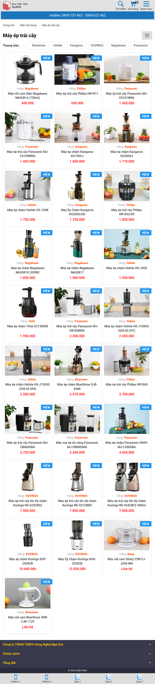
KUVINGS (97, 45)
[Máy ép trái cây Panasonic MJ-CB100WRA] (77, 302)
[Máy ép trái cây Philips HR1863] (127, 360)
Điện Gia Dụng (28, 25)
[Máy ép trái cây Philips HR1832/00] (127, 186)
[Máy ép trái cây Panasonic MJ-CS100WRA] (27, 127)
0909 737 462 (72, 15)
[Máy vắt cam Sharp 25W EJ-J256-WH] (127, 535)
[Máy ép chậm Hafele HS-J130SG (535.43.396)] (27, 360)
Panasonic (141, 45)
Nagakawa (118, 45)
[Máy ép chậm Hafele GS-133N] (27, 186)
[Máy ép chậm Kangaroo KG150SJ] (77, 127)
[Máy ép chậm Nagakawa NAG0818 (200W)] (27, 244)
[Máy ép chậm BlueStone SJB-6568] (77, 360)
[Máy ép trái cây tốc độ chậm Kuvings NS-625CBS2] (27, 477)
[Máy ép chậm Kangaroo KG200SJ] (127, 127)
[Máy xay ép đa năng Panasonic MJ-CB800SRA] (77, 419)
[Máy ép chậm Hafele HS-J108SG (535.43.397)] (127, 302)
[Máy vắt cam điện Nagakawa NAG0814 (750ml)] (27, 69)
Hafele (57, 45)
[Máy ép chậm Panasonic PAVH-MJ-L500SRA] (127, 419)
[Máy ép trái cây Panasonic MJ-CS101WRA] (127, 69)
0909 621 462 (95, 15)
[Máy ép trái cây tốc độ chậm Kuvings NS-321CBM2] (77, 477)
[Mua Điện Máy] (15, 5)
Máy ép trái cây (51, 25)
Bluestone (38, 45)
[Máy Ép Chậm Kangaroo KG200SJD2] (77, 186)
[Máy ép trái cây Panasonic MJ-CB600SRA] (27, 419)
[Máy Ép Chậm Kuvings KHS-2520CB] (77, 535)
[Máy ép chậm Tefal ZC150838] (27, 302)
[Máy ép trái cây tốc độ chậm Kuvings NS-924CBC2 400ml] (127, 477)
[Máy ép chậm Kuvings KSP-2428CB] (27, 535)
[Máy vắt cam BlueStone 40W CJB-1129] (27, 593)
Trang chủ (9, 25)
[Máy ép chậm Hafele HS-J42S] (127, 244)
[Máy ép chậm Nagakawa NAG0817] (77, 244)
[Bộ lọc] (147, 35)
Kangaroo (76, 45)
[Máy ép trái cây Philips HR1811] (77, 69)
